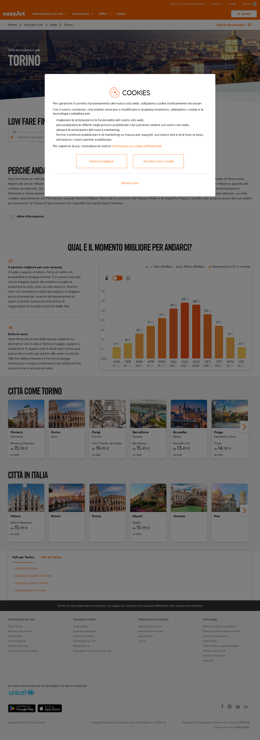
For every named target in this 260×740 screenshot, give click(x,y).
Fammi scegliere (102, 161)
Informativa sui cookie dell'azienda (136, 146)
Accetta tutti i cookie (158, 161)
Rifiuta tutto (130, 183)
